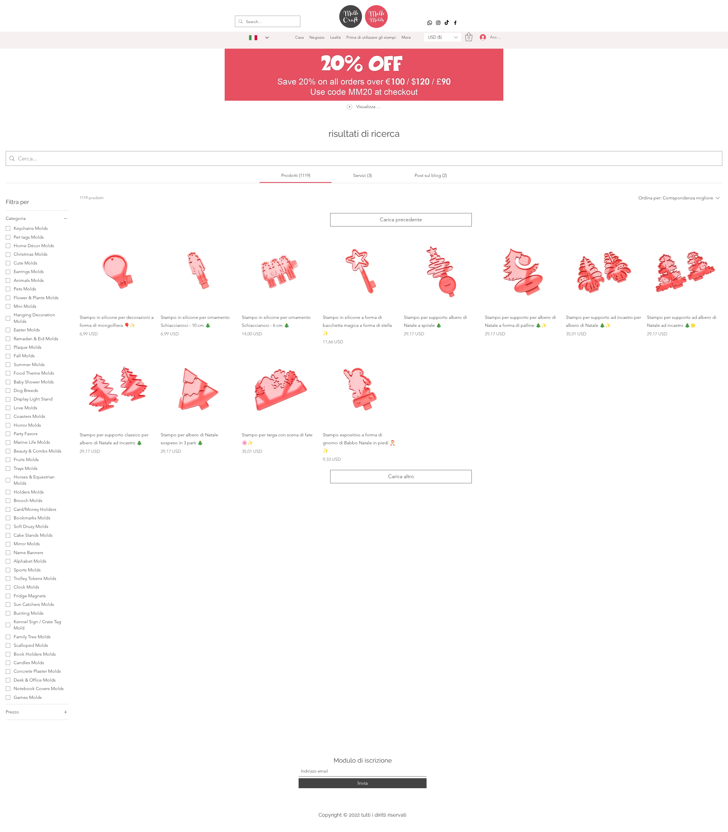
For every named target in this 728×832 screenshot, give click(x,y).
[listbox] (442, 37)
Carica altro (401, 476)
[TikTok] (447, 23)
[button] (442, 37)
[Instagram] (438, 23)
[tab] (296, 175)
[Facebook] (455, 23)
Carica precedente (401, 219)
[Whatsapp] (430, 23)
